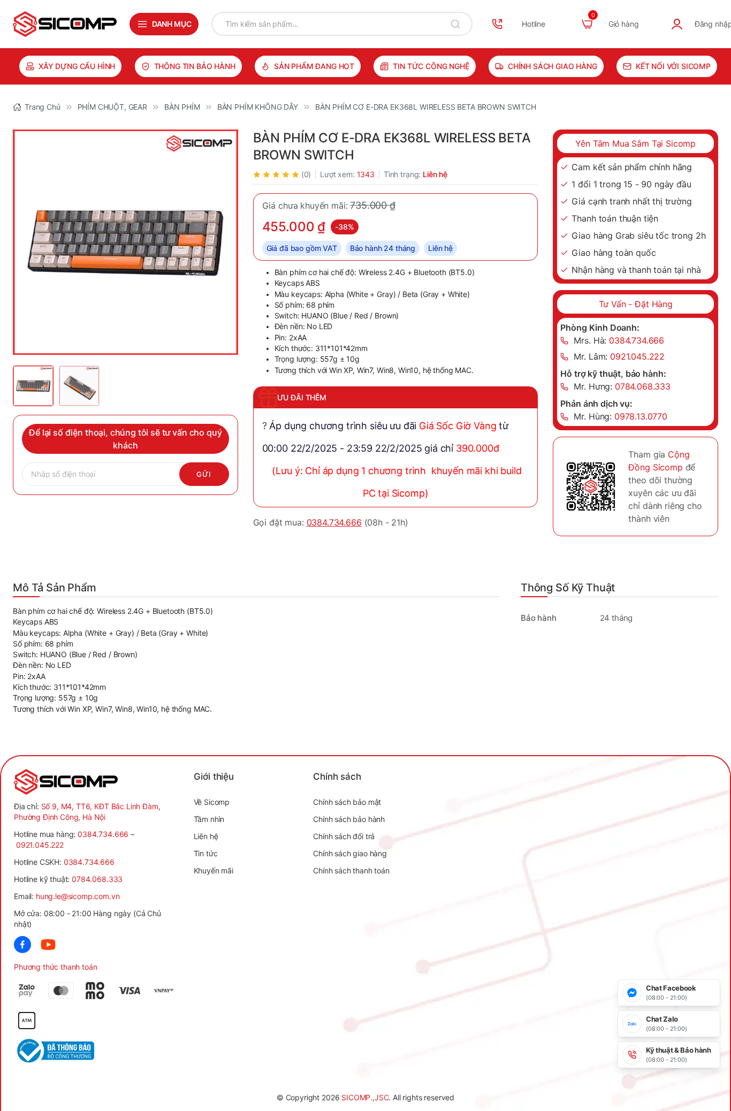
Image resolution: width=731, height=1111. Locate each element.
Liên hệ (206, 836)
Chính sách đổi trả (344, 836)
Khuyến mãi (213, 870)
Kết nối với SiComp (673, 66)
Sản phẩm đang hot (314, 66)
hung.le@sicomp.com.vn (78, 896)
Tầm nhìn (209, 819)
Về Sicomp (212, 801)
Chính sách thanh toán (351, 870)
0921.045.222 (40, 844)
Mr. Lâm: (619, 356)
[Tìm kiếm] (455, 24)
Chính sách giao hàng (552, 66)
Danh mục (172, 23)
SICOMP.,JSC (365, 1097)
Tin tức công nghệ (431, 66)
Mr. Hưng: (622, 386)
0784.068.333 (97, 879)
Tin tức (206, 853)
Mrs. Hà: (619, 340)
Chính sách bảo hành (349, 819)
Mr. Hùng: (620, 416)
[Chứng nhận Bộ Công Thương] (55, 1051)
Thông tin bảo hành (194, 66)
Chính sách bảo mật (347, 801)
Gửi (204, 474)
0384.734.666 (334, 522)
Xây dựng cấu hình (77, 66)
